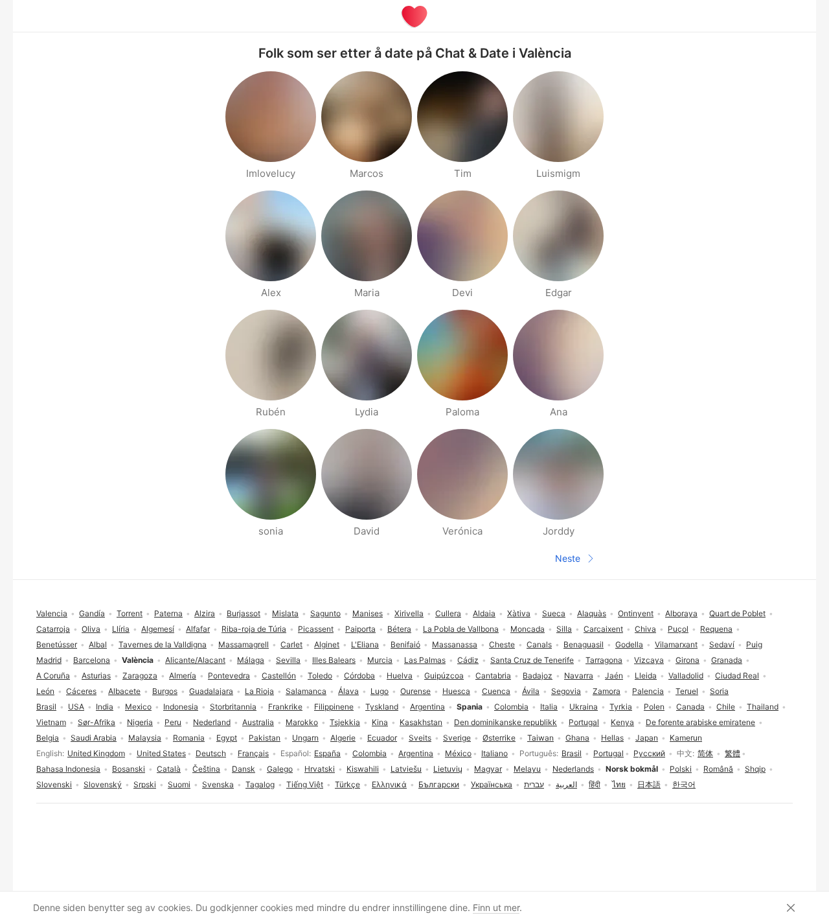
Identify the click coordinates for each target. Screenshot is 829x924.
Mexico (138, 706)
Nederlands (573, 769)
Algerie (343, 738)
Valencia (51, 613)
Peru (173, 722)
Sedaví (721, 644)
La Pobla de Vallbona (461, 629)
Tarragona (603, 660)
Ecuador (382, 738)
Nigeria (140, 722)
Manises (367, 613)
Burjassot (243, 613)
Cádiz (468, 660)
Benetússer (56, 644)
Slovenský (103, 784)
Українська (491, 784)
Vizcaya (649, 660)
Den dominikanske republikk (505, 722)
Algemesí (157, 629)
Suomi (179, 784)
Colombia (369, 753)
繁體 (732, 753)
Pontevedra (229, 675)
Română (718, 769)
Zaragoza (139, 675)
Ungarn (305, 738)
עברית (534, 784)
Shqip (755, 769)
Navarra (578, 675)
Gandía (92, 613)
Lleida (646, 675)
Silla (564, 629)
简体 (705, 753)
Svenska (218, 784)
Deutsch (211, 753)
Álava (348, 691)
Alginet (326, 644)
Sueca (553, 613)
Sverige (457, 738)
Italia (549, 706)
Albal (98, 644)
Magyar (488, 769)
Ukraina (583, 706)
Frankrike (285, 706)
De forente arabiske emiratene (700, 722)
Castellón (279, 675)
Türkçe (347, 784)
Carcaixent (603, 629)
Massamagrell (243, 644)
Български (438, 784)
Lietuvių (447, 769)
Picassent (316, 629)
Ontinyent (635, 613)
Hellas (612, 738)
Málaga (250, 660)
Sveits (420, 738)
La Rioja (259, 691)
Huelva (400, 675)
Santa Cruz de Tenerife (532, 660)
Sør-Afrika (96, 722)
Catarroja (53, 629)
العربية (566, 784)
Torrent (129, 613)
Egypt (226, 738)
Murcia (379, 660)
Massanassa (454, 644)
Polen (654, 706)
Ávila (530, 691)
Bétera (399, 629)
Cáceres (81, 691)
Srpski (144, 784)
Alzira (204, 613)
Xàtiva (518, 613)
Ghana (577, 738)
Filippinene (334, 706)
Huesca (456, 691)
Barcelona (91, 660)
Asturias (96, 675)
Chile (725, 706)
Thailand (762, 706)
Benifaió (405, 644)
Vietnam (51, 722)
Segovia (566, 691)
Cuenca (496, 691)
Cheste (502, 644)
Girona (687, 660)
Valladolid (685, 675)
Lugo (379, 691)
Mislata (285, 613)
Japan (646, 738)
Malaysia (144, 738)
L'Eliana (365, 644)
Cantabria (493, 675)
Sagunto (325, 613)
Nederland (212, 722)
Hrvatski (319, 769)
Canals (539, 644)
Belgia (47, 738)
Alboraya (681, 613)
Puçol (678, 629)
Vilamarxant (676, 644)
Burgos (164, 691)
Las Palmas (425, 660)
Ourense (415, 691)
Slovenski (54, 784)
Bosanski (128, 769)
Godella (629, 644)
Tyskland (381, 706)
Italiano (494, 753)
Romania (189, 738)
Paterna (168, 613)
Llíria (121, 629)
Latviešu (406, 769)
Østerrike (499, 738)
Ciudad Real (737, 675)
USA (76, 706)
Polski (681, 769)
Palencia (648, 691)
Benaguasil (583, 644)
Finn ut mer (496, 907)
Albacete (124, 691)
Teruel (687, 691)
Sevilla (288, 660)
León (45, 691)
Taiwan (540, 738)
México (458, 753)
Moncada (527, 629)
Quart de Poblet (737, 613)
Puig (754, 644)
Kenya (622, 722)
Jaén (614, 675)
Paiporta (360, 629)
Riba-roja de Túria (253, 629)
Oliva (91, 629)
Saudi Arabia (94, 738)
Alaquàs (591, 613)
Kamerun (686, 738)
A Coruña (53, 675)
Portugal (608, 753)
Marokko (302, 722)
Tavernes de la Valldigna (163, 644)
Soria (719, 691)
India (104, 706)
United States (161, 753)
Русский (649, 753)
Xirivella (409, 613)
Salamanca (306, 691)
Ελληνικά (389, 784)
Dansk (243, 769)
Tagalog (260, 784)
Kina (380, 722)
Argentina (415, 753)
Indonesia (180, 706)
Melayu (527, 769)
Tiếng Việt (304, 784)
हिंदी (594, 784)
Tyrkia (620, 706)
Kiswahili (362, 769)
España (327, 753)
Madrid (49, 660)
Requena (716, 629)
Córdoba (359, 675)
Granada (726, 660)
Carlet (291, 644)
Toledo (320, 675)
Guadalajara (211, 691)
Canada (690, 706)
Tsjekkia (345, 722)
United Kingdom (96, 753)
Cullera (448, 613)
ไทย (619, 784)
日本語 (649, 784)
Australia (258, 722)
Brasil (572, 753)
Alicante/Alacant (195, 660)
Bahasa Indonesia (68, 769)
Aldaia (484, 613)
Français (253, 753)
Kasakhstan (421, 722)
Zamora (606, 691)
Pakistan (264, 738)
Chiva (645, 629)
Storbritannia (233, 706)
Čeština (206, 769)
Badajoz (537, 675)
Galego (280, 769)
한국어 (684, 784)
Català (169, 769)
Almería (182, 675)
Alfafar (198, 629)
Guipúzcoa (444, 675)
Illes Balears (334, 660)
